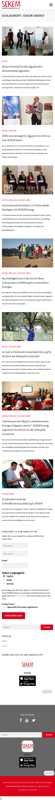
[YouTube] (27, 720)
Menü (51, 5)
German (10, 583)
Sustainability (11, 786)
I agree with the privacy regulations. (22, 607)
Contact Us (32, 786)
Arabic (9, 580)
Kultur (4, 61)
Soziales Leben (24, 200)
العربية (4, 646)
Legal (40, 786)
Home (5, 782)
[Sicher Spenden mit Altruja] (1, 798)
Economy (20, 782)
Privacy (46, 786)
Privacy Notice (20, 596)
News (19, 786)
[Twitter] (33, 720)
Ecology (48, 782)
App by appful (47, 691)
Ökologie (13, 130)
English (9, 576)
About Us (11, 782)
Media (25, 786)
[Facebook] (21, 720)
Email (5, 560)
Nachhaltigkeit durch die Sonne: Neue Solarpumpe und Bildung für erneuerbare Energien (25, 283)
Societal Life (29, 782)
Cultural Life (39, 782)
